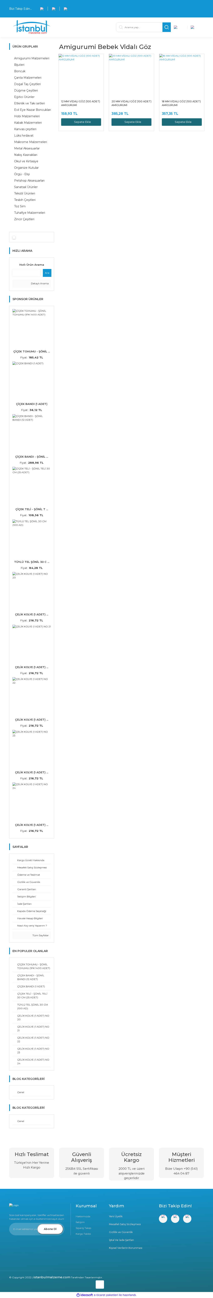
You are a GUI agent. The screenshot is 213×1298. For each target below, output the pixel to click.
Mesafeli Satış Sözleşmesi (125, 1224)
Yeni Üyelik (116, 1216)
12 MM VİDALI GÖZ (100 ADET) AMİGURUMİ (80, 103)
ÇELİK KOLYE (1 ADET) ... (31, 614)
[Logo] (58, 27)
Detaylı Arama (39, 283)
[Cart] (196, 27)
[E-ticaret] (106, 1295)
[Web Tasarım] (56, 1284)
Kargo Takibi (83, 1233)
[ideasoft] (84, 1295)
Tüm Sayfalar (40, 935)
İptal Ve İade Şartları (121, 1240)
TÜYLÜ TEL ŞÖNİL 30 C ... (31, 561)
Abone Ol (50, 1229)
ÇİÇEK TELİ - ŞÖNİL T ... (31, 509)
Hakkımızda (83, 1216)
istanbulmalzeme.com (51, 1277)
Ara (47, 272)
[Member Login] (179, 27)
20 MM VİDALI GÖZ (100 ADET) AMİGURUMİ (131, 103)
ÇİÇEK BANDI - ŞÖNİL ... (31, 456)
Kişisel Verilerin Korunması (125, 1247)
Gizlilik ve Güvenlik (121, 1232)
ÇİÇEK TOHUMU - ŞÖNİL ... (31, 351)
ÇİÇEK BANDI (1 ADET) (31, 404)
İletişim (80, 1222)
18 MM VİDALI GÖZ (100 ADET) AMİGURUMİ (181, 103)
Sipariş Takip (83, 1228)
